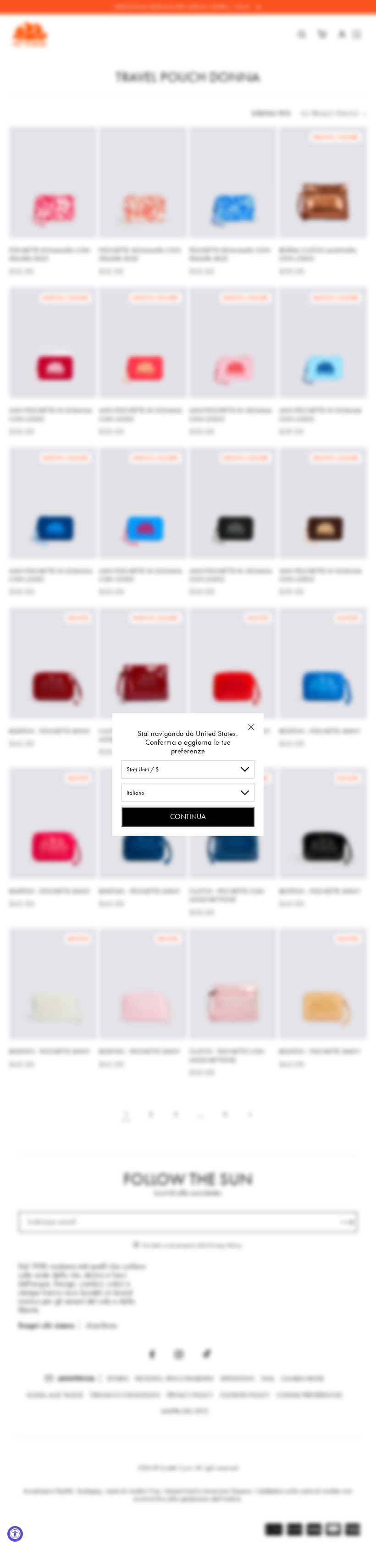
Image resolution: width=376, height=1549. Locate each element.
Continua (188, 816)
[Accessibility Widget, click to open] (15, 1534)
